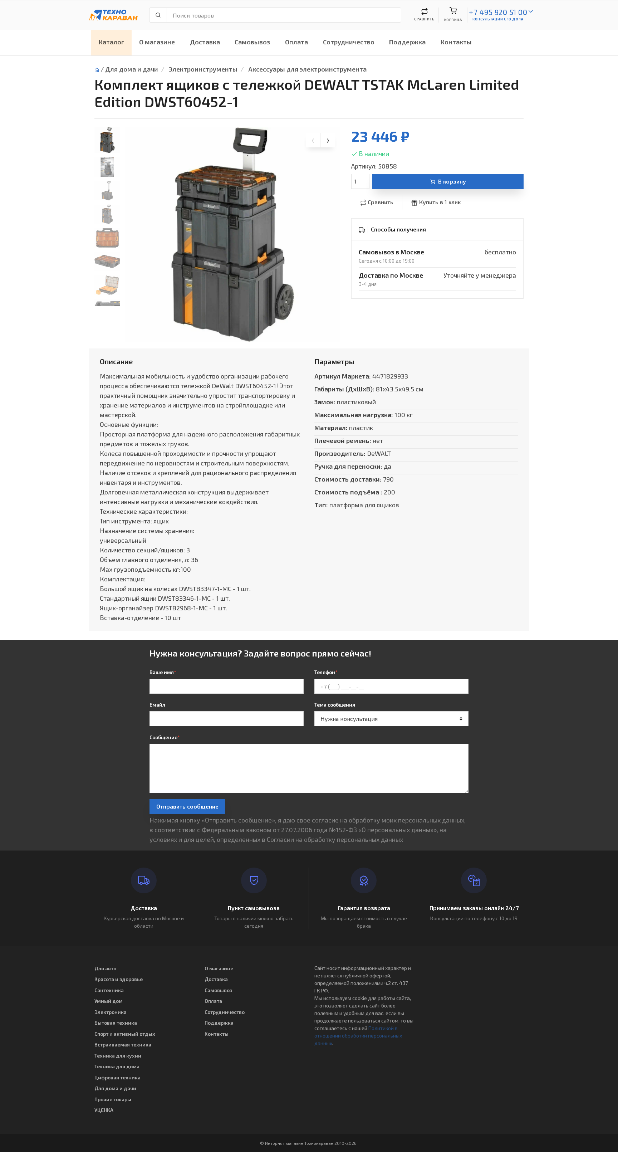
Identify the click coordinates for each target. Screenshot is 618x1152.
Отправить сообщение (187, 806)
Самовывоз (252, 42)
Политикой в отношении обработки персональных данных (358, 1035)
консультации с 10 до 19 (498, 19)
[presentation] (313, 140)
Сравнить (380, 202)
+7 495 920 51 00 (498, 12)
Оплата (296, 42)
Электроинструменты (203, 69)
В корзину (452, 181)
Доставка (205, 42)
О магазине (157, 42)
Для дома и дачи (131, 69)
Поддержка (407, 42)
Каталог (111, 42)
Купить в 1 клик (440, 202)
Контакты (456, 42)
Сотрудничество (348, 42)
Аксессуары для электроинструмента (307, 69)
